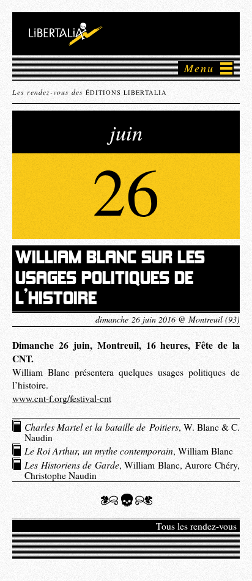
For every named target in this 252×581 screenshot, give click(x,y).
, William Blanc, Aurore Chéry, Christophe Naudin (132, 469)
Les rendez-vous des (89, 92)
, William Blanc (128, 450)
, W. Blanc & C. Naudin (132, 431)
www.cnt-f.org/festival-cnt (61, 398)
